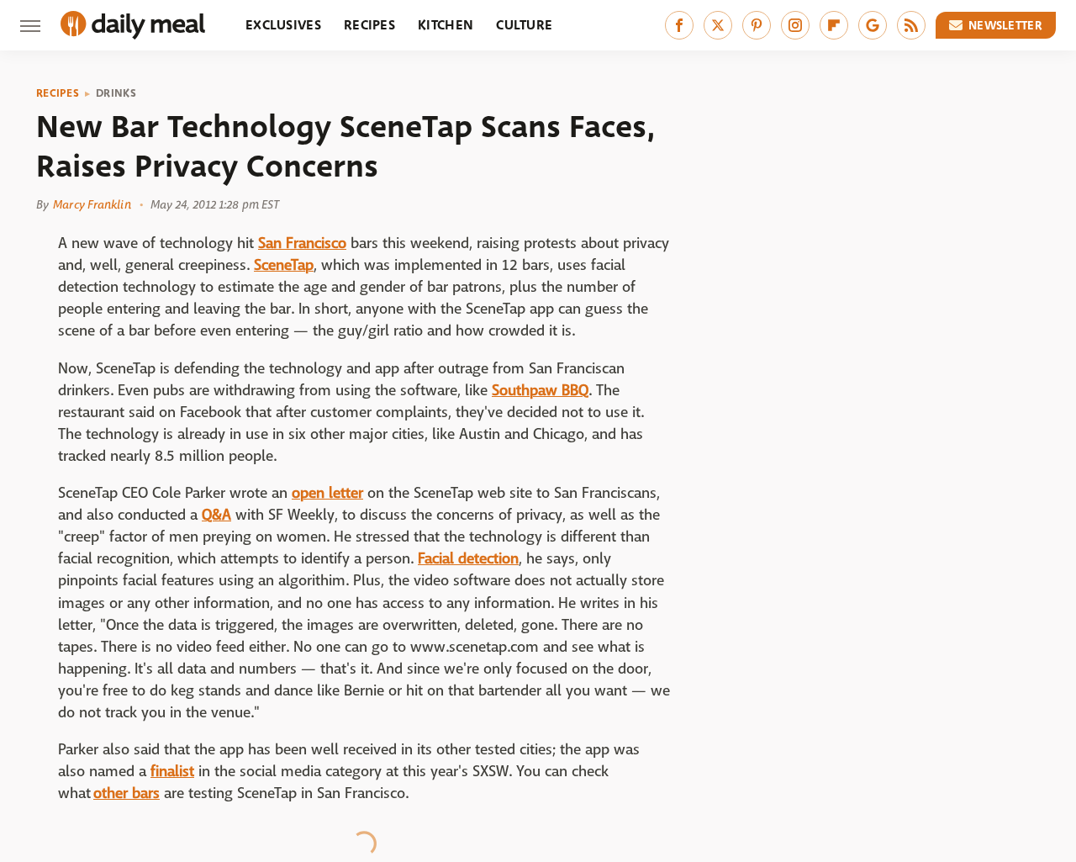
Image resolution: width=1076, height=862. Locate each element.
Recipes (369, 24)
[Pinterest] (756, 25)
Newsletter (1005, 25)
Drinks (116, 93)
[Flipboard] (834, 25)
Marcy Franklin (91, 204)
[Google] (872, 25)
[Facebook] (679, 25)
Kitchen (445, 24)
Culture (524, 24)
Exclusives (283, 24)
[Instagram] (795, 25)
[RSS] (911, 25)
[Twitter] (718, 25)
